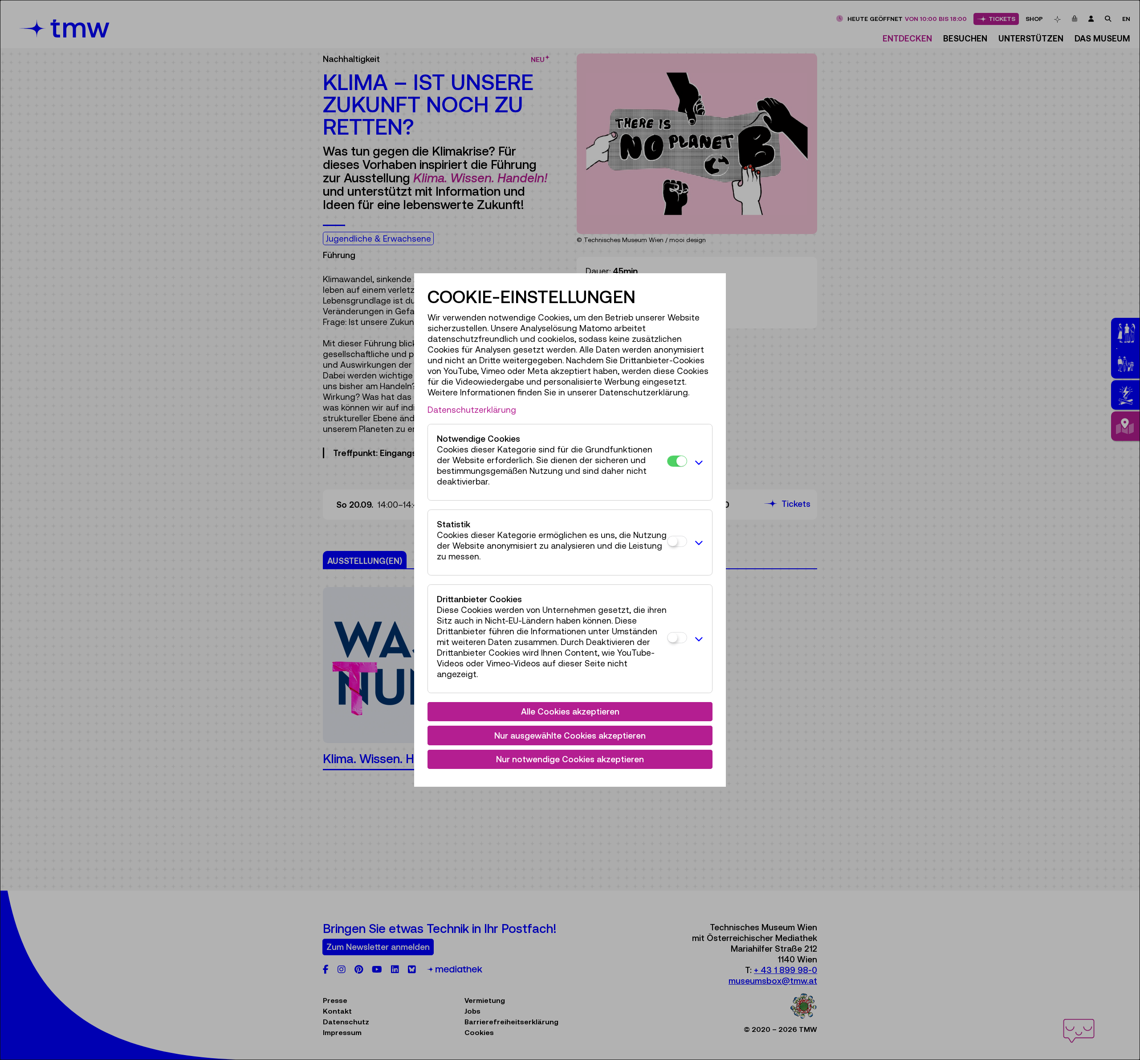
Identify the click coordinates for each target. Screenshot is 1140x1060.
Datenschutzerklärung (472, 410)
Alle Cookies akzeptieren (570, 711)
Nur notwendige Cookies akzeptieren (570, 759)
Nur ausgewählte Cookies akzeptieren (570, 735)
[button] (697, 462)
